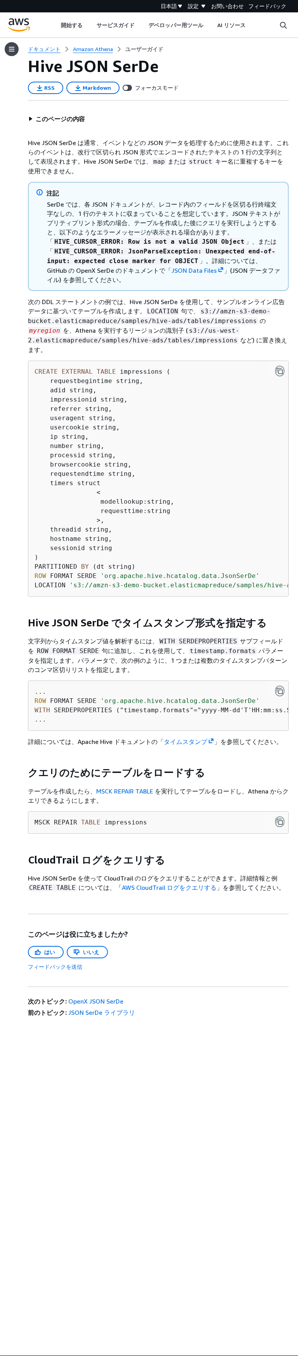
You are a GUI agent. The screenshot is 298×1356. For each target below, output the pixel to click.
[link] (144, 49)
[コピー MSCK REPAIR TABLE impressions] (279, 821)
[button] (56, 119)
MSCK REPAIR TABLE (124, 791)
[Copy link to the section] (21, 623)
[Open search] (283, 25)
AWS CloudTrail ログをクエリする (169, 887)
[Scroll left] (55, 25)
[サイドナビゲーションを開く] (12, 49)
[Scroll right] (251, 25)
